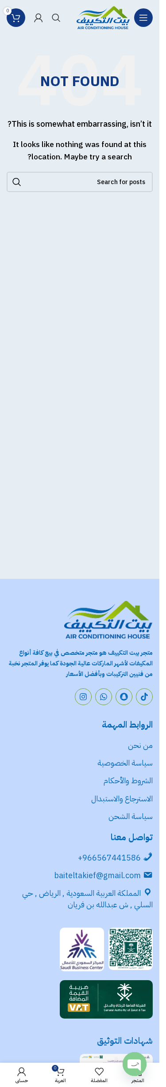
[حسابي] (38, 17)
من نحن (140, 745)
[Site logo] (103, 17)
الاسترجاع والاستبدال (122, 798)
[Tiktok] (144, 696)
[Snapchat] (124, 696)
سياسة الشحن (130, 816)
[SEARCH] (17, 182)
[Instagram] (83, 696)
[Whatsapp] (103, 696)
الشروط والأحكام (128, 780)
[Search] (56, 17)
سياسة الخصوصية (124, 762)
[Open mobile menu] (143, 17)
